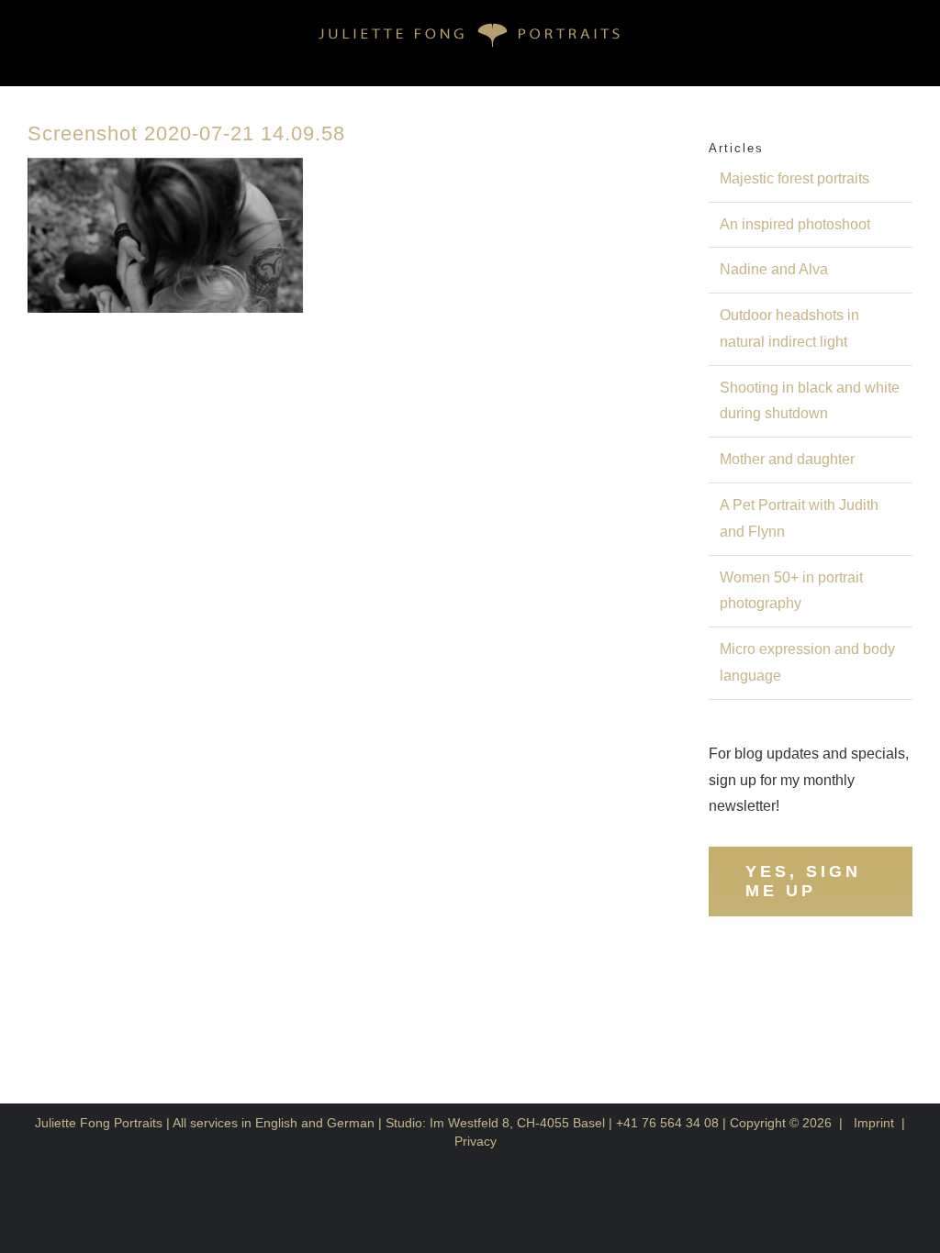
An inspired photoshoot (795, 224)
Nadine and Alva (774, 269)
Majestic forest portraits (794, 178)
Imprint (874, 1122)
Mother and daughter (787, 459)
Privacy (475, 1141)
